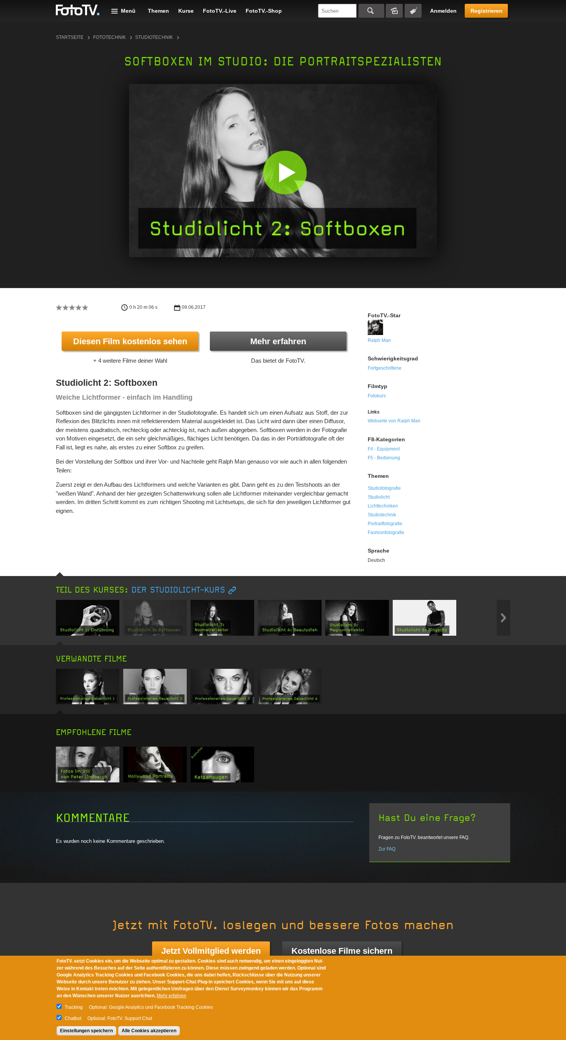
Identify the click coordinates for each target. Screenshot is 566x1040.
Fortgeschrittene (385, 368)
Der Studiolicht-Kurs (178, 590)
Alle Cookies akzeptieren (149, 1030)
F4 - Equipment (384, 449)
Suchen (371, 11)
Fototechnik (109, 37)
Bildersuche (394, 11)
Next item (503, 618)
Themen (158, 11)
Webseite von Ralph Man (394, 421)
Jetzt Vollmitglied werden (211, 951)
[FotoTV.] (78, 10)
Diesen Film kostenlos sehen (130, 341)
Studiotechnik (154, 37)
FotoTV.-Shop (264, 11)
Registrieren (486, 11)
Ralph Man (379, 340)
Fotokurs (377, 396)
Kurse (186, 11)
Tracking (74, 1007)
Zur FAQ (386, 849)
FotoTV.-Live (219, 11)
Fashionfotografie (386, 532)
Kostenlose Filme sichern (341, 951)
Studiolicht (379, 497)
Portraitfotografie (385, 523)
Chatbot (73, 1018)
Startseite (70, 37)
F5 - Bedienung (384, 458)
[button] (284, 172)
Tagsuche (413, 11)
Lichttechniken (383, 506)
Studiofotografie (384, 488)
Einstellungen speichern (86, 1030)
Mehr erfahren (278, 341)
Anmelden (443, 11)
